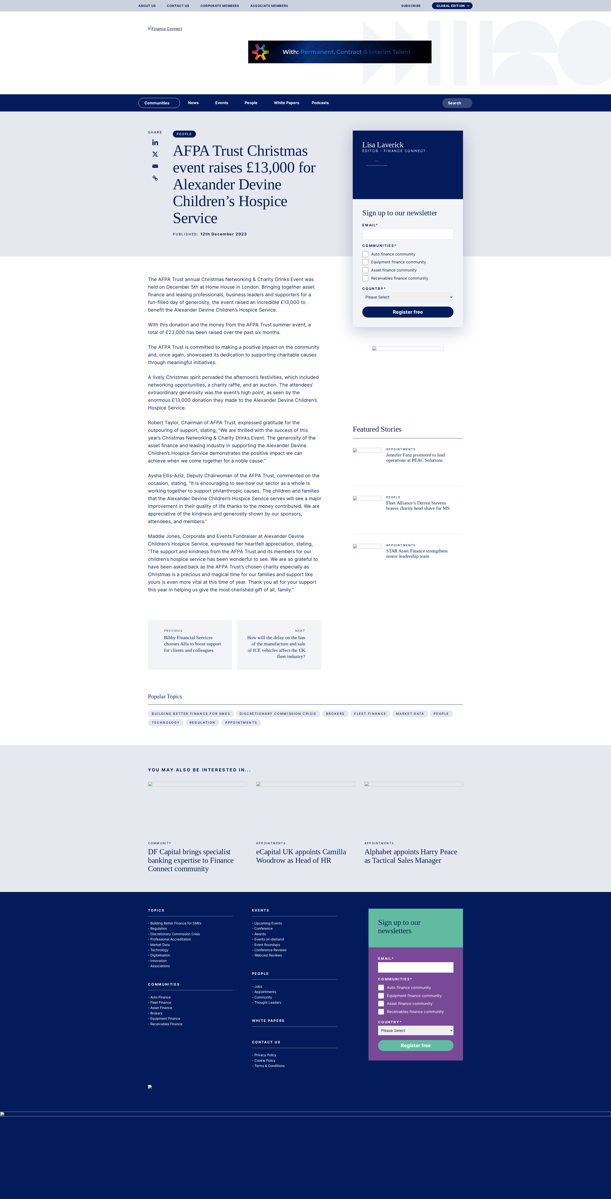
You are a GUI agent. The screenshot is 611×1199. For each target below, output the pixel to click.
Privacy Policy (265, 1055)
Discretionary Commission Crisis (278, 714)
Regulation (203, 722)
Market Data (410, 714)
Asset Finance (161, 1008)
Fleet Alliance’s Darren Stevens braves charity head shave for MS (418, 505)
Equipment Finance (165, 1018)
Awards (260, 934)
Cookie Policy (264, 1060)
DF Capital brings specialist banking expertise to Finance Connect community (191, 860)
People (184, 134)
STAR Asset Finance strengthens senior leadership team (417, 553)
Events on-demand (269, 939)
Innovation (158, 961)
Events (260, 910)
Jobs (258, 986)
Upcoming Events (268, 923)
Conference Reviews (270, 950)
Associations (160, 966)
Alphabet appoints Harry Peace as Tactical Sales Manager (410, 855)
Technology (166, 722)
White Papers (268, 1021)
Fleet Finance (370, 714)
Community (160, 843)
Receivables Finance (166, 1024)
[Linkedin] (155, 142)
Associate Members (269, 5)
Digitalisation (160, 955)
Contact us (178, 5)
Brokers (335, 714)
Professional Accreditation (170, 939)
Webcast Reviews (268, 955)
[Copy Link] (155, 178)
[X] (155, 154)
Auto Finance (160, 997)
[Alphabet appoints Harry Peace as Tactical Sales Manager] (413, 809)
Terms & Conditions (269, 1066)
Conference (263, 928)
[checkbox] (407, 266)
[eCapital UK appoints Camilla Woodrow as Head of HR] (305, 809)
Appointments (401, 449)
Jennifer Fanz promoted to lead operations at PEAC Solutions (415, 457)
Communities (164, 984)
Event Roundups (267, 945)
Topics (156, 910)
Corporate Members (219, 5)
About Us (147, 5)
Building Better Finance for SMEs (191, 714)
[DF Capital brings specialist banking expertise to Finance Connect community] (197, 809)
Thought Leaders (267, 1002)
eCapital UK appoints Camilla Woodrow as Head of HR (301, 855)
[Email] (155, 166)
